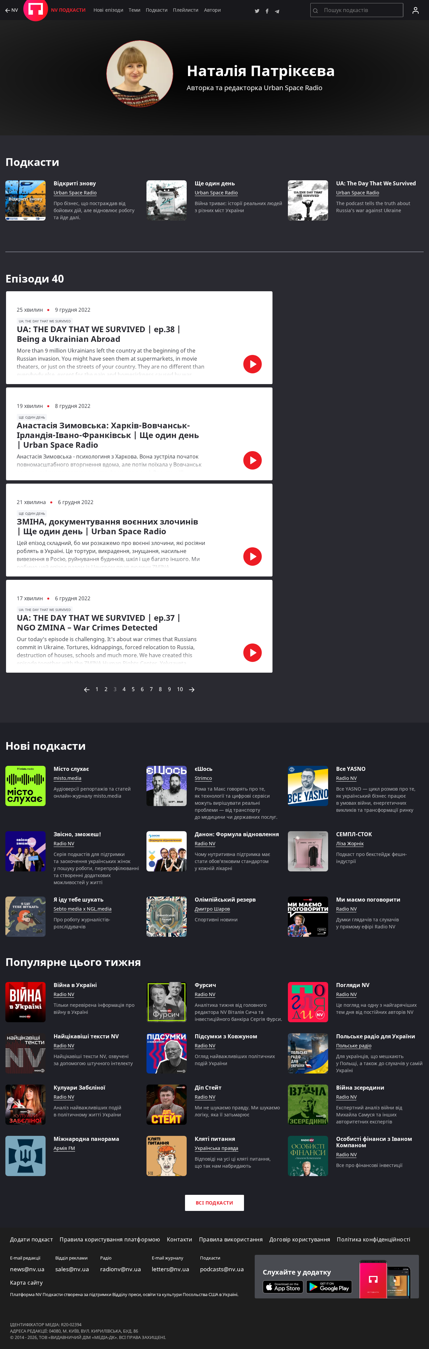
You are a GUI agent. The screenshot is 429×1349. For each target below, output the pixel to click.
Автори (212, 10)
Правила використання (231, 1239)
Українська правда (216, 1148)
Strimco (203, 778)
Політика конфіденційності (373, 1239)
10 (180, 689)
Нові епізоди (108, 10)
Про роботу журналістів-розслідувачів (82, 923)
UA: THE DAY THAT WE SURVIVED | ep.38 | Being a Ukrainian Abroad (99, 334)
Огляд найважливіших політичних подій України (235, 1059)
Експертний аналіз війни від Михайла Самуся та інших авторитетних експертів (369, 1114)
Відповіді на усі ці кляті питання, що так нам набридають (233, 1162)
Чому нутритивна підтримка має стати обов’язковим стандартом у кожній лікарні (232, 861)
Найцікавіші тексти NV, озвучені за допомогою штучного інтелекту (93, 1059)
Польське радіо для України (375, 1036)
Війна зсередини (360, 1088)
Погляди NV (352, 985)
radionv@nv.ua (120, 1269)
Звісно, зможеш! (77, 834)
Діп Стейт (208, 1088)
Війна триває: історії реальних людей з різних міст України (238, 206)
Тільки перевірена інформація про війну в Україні (94, 1008)
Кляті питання (215, 1139)
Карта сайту (26, 1282)
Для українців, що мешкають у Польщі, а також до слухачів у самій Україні (379, 1063)
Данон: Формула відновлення (237, 834)
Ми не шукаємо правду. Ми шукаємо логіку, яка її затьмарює (237, 1111)
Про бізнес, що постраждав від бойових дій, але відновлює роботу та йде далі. (94, 210)
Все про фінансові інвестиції (369, 1165)
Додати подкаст (31, 1239)
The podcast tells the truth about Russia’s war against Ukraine (373, 206)
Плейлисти (185, 10)
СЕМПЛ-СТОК (354, 834)
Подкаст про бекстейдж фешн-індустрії (371, 857)
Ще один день (215, 183)
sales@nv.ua (72, 1269)
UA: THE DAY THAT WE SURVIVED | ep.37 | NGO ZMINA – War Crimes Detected (99, 622)
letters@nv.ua (170, 1269)
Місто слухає (71, 769)
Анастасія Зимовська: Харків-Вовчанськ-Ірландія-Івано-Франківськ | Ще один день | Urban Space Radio (108, 435)
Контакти (179, 1239)
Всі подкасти (214, 1203)
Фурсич (205, 985)
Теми (135, 10)
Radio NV (346, 778)
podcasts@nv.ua (222, 1269)
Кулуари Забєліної (79, 1088)
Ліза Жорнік (350, 844)
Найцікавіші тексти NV (86, 1036)
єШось (203, 769)
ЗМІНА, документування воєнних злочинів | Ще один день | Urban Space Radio (107, 526)
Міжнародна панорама (86, 1139)
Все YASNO (351, 769)
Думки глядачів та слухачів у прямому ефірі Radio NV (367, 923)
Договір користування (299, 1239)
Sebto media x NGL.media (83, 909)
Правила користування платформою (110, 1239)
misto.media (67, 778)
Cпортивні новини (216, 919)
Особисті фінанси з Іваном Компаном (374, 1142)
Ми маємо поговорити (368, 900)
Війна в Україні (75, 985)
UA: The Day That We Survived (376, 183)
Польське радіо (353, 1046)
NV (14, 10)
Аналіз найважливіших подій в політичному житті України (87, 1111)
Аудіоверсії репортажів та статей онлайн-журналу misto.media (92, 792)
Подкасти (157, 10)
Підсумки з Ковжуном (226, 1036)
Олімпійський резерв (225, 900)
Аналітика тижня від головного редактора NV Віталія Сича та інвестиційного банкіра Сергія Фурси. (238, 1012)
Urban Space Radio (75, 193)
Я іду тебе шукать (79, 900)
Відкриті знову (75, 183)
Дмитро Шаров (212, 909)
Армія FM (64, 1148)
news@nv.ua (27, 1269)
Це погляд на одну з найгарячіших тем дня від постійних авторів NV (376, 1008)
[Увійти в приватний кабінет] (416, 10)
